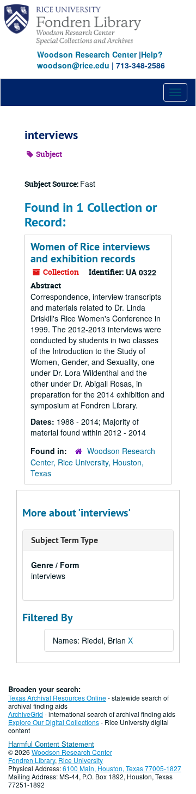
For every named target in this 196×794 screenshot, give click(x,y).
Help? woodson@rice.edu (100, 60)
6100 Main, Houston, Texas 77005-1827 (122, 768)
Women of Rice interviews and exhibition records (90, 253)
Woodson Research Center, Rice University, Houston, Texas (92, 461)
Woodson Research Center (87, 54)
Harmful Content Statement (51, 744)
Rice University (80, 760)
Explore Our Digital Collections (53, 722)
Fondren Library (31, 760)
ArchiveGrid (25, 714)
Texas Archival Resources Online (57, 697)
